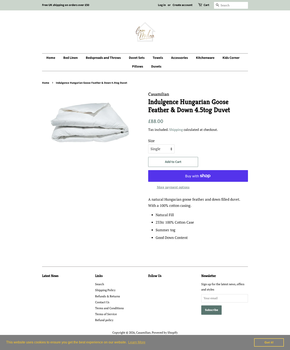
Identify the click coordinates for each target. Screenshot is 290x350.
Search (99, 284)
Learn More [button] (136, 342)
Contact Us (102, 302)
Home (50, 57)
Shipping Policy (105, 290)
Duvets (156, 66)
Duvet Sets (137, 57)
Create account (182, 5)
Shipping (176, 129)
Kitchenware (205, 57)
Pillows (137, 66)
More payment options (173, 187)
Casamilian (143, 332)
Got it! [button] (269, 342)
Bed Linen (70, 57)
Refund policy (104, 320)
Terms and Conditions (109, 308)
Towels (158, 57)
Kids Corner (230, 57)
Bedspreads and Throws (103, 57)
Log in (162, 5)
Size (151, 140)
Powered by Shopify (165, 332)
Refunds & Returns (107, 296)
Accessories (179, 57)
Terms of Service (106, 314)
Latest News (50, 276)
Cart (206, 5)
